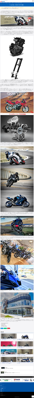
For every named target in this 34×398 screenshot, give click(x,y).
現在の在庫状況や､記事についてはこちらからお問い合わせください (10, 8)
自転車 (1, 385)
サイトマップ (1, 392)
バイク (2, 384)
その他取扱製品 (3, 388)
